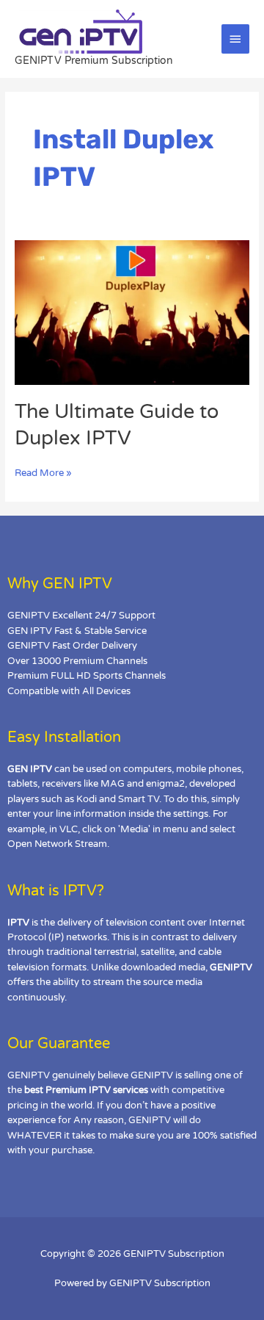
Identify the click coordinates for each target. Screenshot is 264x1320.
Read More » (43, 472)
